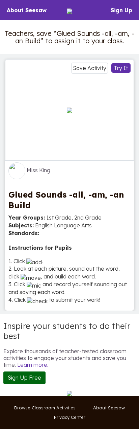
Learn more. (32, 364)
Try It (121, 68)
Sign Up (121, 10)
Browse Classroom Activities (45, 407)
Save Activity (89, 68)
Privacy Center (69, 417)
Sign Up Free (24, 377)
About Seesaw (27, 10)
